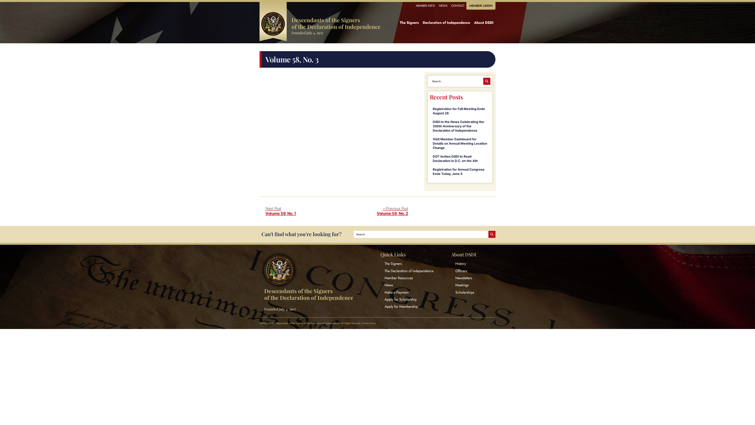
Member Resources (399, 278)
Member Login (481, 6)
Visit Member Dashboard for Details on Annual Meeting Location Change (460, 143)
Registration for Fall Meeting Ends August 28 (459, 111)
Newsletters (463, 278)
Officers (461, 270)
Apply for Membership (401, 306)
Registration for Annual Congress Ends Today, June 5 (458, 171)
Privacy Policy (369, 323)
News (443, 6)
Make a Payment (397, 292)
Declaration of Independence (446, 22)
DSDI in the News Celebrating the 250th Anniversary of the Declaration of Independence (458, 126)
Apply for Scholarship (401, 299)
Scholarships (464, 292)
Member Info (425, 6)
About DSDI (484, 22)
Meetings (462, 285)
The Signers (409, 22)
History (460, 263)
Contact (457, 6)
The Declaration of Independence (409, 270)
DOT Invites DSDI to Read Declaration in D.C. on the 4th (455, 158)
